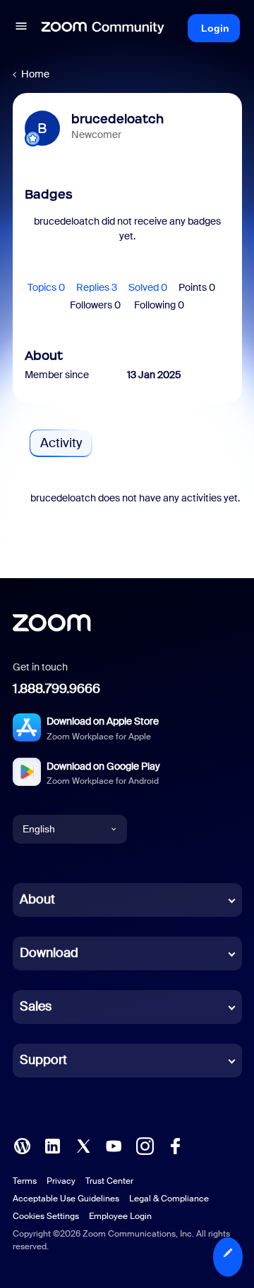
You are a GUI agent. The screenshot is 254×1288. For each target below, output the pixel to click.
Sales (36, 1006)
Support (43, 1059)
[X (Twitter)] (83, 1144)
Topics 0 (46, 287)
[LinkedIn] (52, 1144)
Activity (61, 442)
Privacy (61, 1181)
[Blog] (22, 1144)
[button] (21, 28)
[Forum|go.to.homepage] (103, 28)
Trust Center (109, 1181)
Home (35, 74)
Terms (25, 1181)
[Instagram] (144, 1144)
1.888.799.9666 (56, 688)
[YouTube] (113, 1144)
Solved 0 (147, 287)
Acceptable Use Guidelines (66, 1198)
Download (49, 952)
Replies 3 (96, 287)
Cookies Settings (46, 1216)
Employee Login (120, 1216)
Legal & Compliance (169, 1198)
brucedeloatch (117, 119)
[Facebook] (175, 1144)
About (37, 899)
